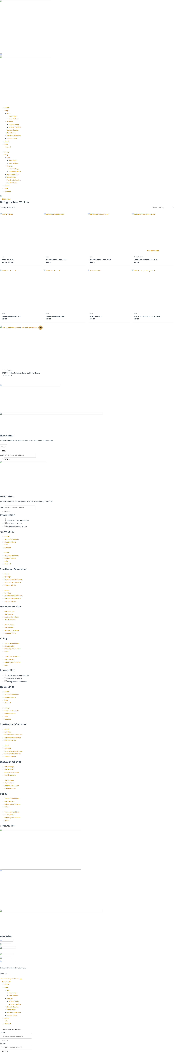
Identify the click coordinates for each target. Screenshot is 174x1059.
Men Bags (12, 116)
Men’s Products (10, 542)
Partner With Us (10, 585)
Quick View (21, 253)
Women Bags (14, 124)
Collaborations (10, 620)
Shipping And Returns (12, 649)
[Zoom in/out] (2, 1055)
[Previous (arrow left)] (2, 1058)
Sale (6, 144)
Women (10, 122)
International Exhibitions (13, 579)
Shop (6, 110)
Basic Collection (13, 130)
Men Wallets (13, 119)
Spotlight (8, 577)
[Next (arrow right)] (6, 1058)
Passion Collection (14, 136)
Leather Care (12, 138)
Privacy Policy (9, 646)
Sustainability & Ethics (13, 582)
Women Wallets (15, 127)
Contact (8, 147)
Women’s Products (12, 539)
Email (2, 455)
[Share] (11, 1055)
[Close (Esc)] (15, 1055)
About (7, 141)
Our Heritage (9, 611)
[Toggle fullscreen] (6, 1055)
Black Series (11, 133)
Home (7, 108)
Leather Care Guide (12, 617)
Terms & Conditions (12, 643)
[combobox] (16, 1036)
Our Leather (9, 614)
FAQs (6, 652)
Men (8, 113)
